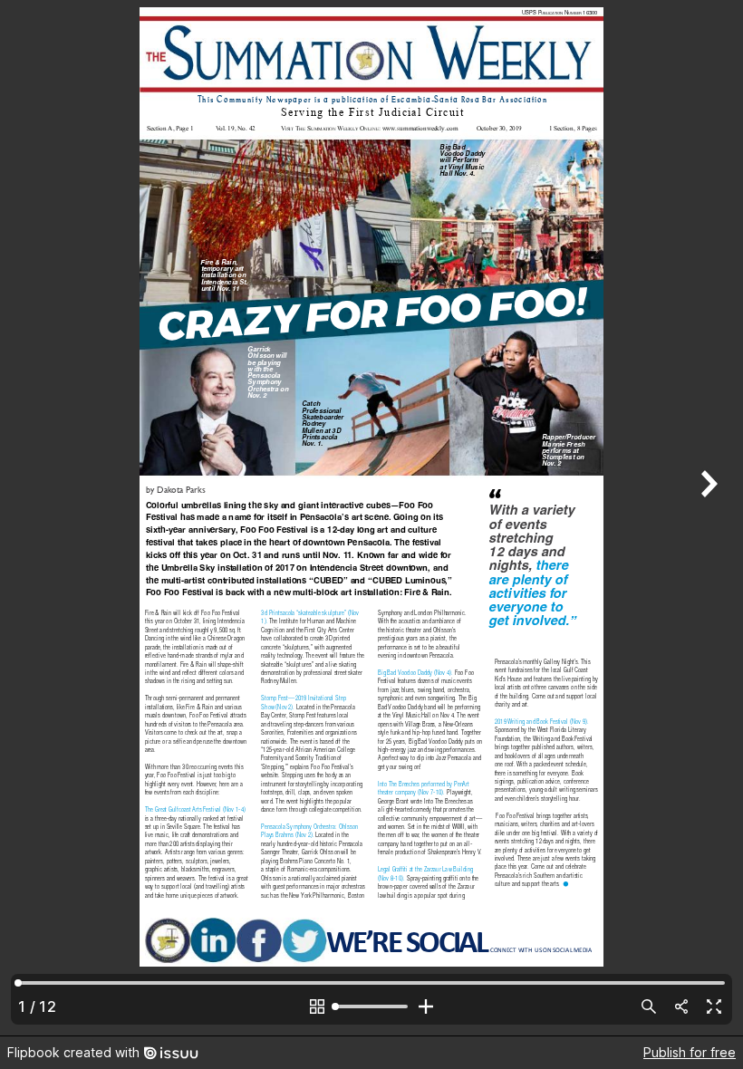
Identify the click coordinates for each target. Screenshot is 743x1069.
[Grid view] (317, 1006)
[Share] (681, 1006)
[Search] (648, 1006)
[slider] (371, 1006)
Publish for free (689, 1052)
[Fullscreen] (714, 1006)
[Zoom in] (425, 1006)
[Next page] (707, 517)
